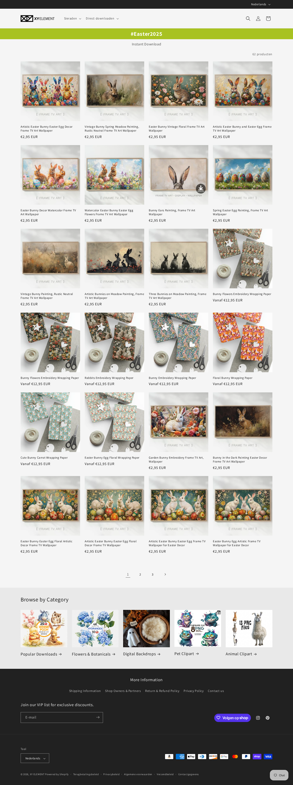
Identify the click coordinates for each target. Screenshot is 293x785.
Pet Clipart (184, 653)
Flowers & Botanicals (91, 654)
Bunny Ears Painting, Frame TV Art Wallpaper (172, 212)
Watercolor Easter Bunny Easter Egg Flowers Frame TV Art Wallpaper (109, 212)
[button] (72, 18)
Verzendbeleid (165, 774)
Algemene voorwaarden (138, 774)
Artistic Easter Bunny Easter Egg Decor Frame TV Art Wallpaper (47, 128)
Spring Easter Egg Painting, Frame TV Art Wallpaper (240, 212)
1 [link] (128, 574)
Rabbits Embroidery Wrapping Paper (109, 378)
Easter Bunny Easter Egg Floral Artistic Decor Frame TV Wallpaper (46, 543)
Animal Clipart (239, 653)
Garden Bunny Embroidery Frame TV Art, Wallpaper (176, 459)
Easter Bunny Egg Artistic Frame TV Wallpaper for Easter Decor (236, 543)
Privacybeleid (111, 774)
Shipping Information (85, 691)
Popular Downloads (39, 654)
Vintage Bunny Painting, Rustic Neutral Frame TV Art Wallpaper (47, 296)
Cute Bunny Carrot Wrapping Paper (44, 458)
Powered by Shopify (57, 774)
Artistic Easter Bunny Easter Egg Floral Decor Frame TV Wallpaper (110, 543)
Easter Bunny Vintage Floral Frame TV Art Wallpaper (177, 128)
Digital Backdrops (139, 653)
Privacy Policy (193, 691)
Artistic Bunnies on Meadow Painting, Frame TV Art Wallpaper (114, 296)
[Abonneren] (98, 717)
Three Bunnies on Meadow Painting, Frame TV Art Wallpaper (177, 296)
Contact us (216, 691)
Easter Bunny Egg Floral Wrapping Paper (112, 458)
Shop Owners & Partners (123, 691)
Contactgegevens (188, 774)
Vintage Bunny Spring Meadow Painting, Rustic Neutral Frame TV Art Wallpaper (112, 128)
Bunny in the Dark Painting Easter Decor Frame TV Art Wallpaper (240, 459)
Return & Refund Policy (162, 691)
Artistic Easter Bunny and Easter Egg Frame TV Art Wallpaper (242, 128)
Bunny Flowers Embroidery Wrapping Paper (242, 294)
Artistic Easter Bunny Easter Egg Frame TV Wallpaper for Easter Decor (177, 543)
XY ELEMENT (37, 774)
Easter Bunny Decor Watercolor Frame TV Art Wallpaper (48, 212)
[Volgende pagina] (165, 574)
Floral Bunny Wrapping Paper (232, 378)
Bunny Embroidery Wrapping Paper (172, 378)
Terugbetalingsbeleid (86, 774)
